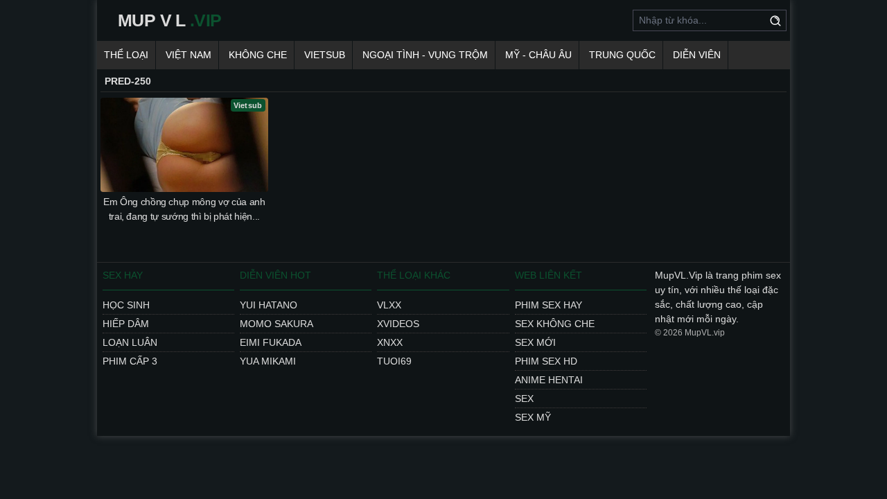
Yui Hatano (268, 304)
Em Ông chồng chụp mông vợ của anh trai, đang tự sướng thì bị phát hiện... (184, 209)
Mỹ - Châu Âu (538, 54)
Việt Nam (188, 54)
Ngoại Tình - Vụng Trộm (425, 54)
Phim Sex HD (546, 361)
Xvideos (398, 323)
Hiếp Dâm (126, 323)
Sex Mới (535, 342)
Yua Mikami (268, 361)
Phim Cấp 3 (130, 361)
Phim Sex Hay (548, 304)
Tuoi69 (394, 361)
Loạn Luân (130, 342)
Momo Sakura (276, 323)
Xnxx (390, 342)
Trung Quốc (622, 54)
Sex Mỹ (533, 417)
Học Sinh (126, 304)
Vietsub (324, 54)
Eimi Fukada (270, 342)
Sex (524, 398)
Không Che (258, 54)
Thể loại (126, 54)
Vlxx (389, 304)
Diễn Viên (697, 54)
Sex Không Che (555, 323)
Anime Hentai (549, 379)
